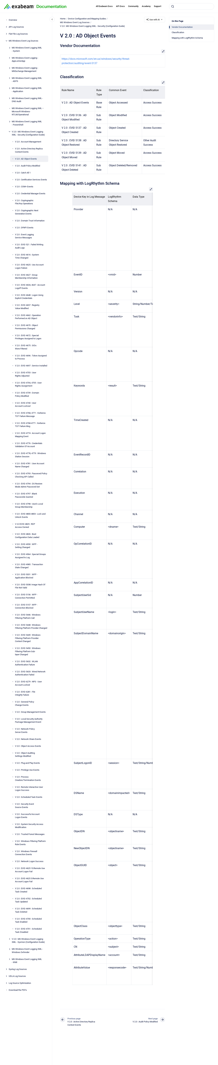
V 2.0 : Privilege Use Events (27, 770)
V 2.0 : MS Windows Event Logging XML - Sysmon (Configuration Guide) (28, 940)
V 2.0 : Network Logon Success (29, 861)
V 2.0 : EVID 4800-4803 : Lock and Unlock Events (30, 515)
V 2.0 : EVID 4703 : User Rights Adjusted (25, 374)
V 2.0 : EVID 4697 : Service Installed (31, 365)
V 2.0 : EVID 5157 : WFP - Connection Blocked (26, 606)
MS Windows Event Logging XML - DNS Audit (27, 100)
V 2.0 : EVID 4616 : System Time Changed (27, 256)
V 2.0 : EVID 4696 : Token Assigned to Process (31, 357)
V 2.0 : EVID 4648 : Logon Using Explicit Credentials (29, 296)
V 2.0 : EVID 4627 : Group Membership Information (26, 276)
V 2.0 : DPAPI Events (24, 227)
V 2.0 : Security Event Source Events (24, 805)
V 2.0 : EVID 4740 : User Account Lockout (25, 404)
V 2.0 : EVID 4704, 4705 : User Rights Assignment (28, 384)
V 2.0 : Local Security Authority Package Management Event (28, 720)
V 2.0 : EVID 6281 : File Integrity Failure (25, 693)
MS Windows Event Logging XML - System (27, 49)
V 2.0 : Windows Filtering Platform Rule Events (30, 843)
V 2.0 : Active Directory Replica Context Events (29, 150)
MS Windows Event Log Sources (23, 41)
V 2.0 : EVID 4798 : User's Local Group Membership (29, 505)
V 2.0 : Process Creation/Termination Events (28, 778)
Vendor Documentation (182, 27)
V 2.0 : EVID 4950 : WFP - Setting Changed (26, 545)
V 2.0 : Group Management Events (30, 712)
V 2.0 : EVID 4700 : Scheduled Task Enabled (28, 920)
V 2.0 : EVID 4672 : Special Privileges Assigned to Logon (28, 337)
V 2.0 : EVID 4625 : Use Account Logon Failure (29, 266)
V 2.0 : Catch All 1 (23, 172)
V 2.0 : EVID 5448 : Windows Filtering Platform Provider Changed (31, 626)
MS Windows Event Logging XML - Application (27, 90)
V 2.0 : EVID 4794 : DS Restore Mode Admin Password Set (28, 485)
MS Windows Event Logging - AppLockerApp (25, 59)
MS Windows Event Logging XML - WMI (27, 961)
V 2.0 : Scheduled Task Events (28, 797)
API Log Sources (16, 27)
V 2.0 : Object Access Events (28, 746)
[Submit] (172, 6)
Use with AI (154, 19)
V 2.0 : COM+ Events (24, 186)
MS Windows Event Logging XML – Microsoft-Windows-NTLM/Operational (28, 111)
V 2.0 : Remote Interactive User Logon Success (29, 788)
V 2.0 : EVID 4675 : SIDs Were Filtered (25, 347)
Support (157, 6)
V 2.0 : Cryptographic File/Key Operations (24, 202)
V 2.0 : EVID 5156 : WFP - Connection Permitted (26, 596)
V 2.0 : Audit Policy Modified (27, 165)
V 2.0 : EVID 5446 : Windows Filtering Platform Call (28, 616)
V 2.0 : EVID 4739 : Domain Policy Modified (27, 394)
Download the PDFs (18, 990)
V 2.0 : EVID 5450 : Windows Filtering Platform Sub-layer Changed (28, 651)
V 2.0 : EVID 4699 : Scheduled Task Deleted (28, 910)
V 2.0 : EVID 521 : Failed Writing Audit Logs (29, 246)
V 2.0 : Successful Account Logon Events (27, 815)
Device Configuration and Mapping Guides (87, 18)
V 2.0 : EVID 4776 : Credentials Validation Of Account (28, 445)
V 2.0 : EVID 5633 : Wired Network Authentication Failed (30, 673)
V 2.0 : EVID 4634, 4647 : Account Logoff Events (30, 286)
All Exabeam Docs (104, 6)
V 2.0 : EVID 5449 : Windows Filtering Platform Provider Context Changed (28, 638)
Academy (146, 6)
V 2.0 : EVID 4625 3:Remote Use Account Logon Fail (29, 880)
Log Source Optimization (20, 983)
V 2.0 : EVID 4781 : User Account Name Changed (29, 465)
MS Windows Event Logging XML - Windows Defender (27, 950)
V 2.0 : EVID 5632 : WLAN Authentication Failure (26, 663)
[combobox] (191, 6)
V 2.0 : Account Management (28, 141)
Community (133, 6)
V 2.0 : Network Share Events (28, 739)
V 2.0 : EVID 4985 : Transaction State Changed (29, 566)
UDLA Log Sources (17, 976)
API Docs (120, 6)
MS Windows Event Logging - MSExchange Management (25, 69)
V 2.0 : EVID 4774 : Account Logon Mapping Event (30, 435)
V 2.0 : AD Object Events (26, 158)
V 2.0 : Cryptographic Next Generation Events (26, 212)
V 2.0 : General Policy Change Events (24, 703)
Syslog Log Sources (18, 969)
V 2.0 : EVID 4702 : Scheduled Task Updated (28, 900)
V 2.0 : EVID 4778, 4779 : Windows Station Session (30, 455)
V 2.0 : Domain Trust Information (30, 220)
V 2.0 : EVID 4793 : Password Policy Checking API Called (31, 475)
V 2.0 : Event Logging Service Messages (24, 236)
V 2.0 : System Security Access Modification (29, 826)
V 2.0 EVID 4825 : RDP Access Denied (25, 525)
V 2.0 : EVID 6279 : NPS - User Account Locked (28, 683)
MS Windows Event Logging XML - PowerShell (27, 123)
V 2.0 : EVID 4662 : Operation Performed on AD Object (28, 317)
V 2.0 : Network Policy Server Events (25, 730)
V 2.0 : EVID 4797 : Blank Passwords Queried (26, 495)
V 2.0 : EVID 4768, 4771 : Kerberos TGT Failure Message (30, 414)
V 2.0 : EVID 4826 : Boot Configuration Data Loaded (27, 535)
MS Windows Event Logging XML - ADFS (27, 79)
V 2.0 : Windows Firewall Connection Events (26, 853)
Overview (13, 20)
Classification (178, 32)
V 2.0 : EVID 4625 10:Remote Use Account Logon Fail (30, 870)
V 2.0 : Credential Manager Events (30, 193)
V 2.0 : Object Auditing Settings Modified (25, 754)
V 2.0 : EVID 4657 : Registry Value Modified (27, 307)
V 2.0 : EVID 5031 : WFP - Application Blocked (26, 576)
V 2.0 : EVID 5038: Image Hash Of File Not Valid (30, 586)
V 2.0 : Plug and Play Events (27, 763)
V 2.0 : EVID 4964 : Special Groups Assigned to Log (30, 556)
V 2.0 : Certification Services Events (31, 179)
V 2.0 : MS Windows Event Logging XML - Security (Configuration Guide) (28, 133)
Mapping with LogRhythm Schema (187, 38)
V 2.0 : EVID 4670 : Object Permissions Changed (26, 327)
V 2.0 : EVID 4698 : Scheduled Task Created (28, 890)
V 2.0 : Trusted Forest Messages (30, 834)
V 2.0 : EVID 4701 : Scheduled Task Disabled (28, 930)
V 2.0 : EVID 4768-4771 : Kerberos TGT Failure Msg (30, 424)
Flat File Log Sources (18, 34)
